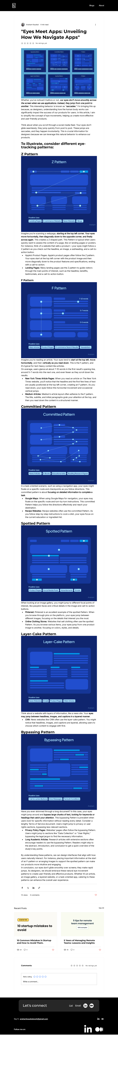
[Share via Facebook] (22, 888)
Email (78, 1005)
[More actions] (95, 24)
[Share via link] (39, 888)
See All (101, 908)
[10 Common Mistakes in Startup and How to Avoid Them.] (35, 924)
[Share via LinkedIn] (33, 888)
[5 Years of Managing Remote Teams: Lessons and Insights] (82, 924)
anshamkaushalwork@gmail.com (34, 1019)
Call (71, 1005)
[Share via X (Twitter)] (28, 888)
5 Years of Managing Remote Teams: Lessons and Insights (79, 941)
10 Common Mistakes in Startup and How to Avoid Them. (34, 941)
